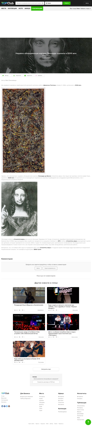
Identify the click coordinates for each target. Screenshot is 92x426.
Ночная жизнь (81, 406)
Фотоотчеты (81, 393)
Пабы (40, 408)
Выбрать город (85, 8)
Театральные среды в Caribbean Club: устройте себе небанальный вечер (27, 332)
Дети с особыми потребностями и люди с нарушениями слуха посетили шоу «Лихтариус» (62, 333)
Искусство (75, 310)
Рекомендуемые (62, 411)
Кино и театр (75, 337)
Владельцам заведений (26, 396)
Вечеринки (61, 396)
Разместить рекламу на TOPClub (46, 382)
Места (3, 8)
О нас (2, 396)
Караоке (41, 400)
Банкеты (41, 404)
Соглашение (4, 400)
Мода (78, 417)
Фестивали (61, 404)
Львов (55, 423)
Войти (87, 3)
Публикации (37, 8)
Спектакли (61, 402)
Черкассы (61, 423)
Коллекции (12, 8)
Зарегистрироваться (50, 268)
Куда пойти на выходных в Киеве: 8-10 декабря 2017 (27, 359)
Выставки (60, 400)
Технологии (80, 415)
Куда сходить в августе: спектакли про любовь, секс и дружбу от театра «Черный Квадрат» (62, 306)
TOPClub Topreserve (25, 398)
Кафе (40, 406)
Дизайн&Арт (41, 310)
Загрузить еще (46, 369)
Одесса (37, 423)
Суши (40, 410)
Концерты (60, 398)
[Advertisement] (46, 24)
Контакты (3, 402)
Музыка (79, 411)
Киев (47, 423)
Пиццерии (41, 402)
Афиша (27, 8)
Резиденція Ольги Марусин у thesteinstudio (28, 305)
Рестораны (41, 362)
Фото (21, 8)
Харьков (43, 423)
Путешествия (80, 419)
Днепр (51, 423)
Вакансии (3, 398)
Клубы (41, 398)
